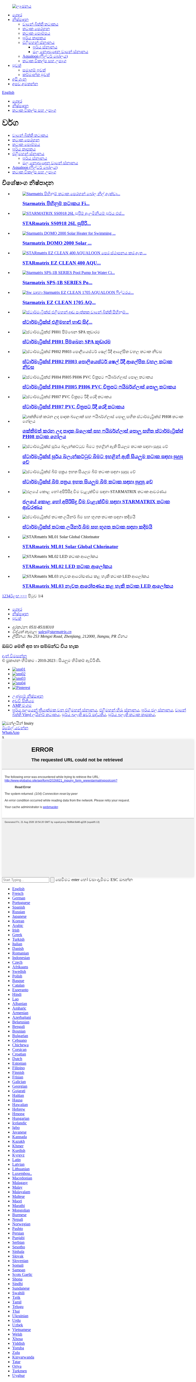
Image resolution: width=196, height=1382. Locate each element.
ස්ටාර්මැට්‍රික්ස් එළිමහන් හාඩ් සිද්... (57, 322)
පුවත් (16, 65)
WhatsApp (10, 732)
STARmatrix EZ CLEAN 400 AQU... (61, 263)
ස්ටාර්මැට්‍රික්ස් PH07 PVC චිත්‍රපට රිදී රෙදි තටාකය (73, 406)
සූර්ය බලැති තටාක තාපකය (131, 714)
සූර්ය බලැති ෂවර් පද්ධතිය (84, 714)
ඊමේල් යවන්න (15, 728)
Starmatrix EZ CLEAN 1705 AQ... (59, 302)
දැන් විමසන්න (14, 656)
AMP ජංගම (22, 705)
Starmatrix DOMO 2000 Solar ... (57, 243)
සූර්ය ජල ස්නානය (157, 710)
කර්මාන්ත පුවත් (36, 74)
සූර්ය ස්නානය (45, 47)
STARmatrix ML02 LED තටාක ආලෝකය (67, 566)
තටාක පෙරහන (36, 29)
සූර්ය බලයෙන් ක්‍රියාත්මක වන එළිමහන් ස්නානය (54, 710)
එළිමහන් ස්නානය (38, 42)
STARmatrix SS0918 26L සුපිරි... (56, 223)
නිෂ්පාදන (20, 19)
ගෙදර (17, 15)
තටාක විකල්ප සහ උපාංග (44, 61)
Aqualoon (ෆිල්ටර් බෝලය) (45, 56)
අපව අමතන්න (25, 84)
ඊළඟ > (16, 596)
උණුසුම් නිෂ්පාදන (27, 696)
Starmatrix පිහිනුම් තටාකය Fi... (56, 203)
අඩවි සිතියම (23, 701)
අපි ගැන (19, 79)
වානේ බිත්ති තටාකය (40, 24)
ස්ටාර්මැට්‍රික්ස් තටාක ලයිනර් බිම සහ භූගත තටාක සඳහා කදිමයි (87, 527)
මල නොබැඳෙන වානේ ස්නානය (60, 51)
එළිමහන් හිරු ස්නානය (119, 710)
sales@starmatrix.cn (54, 632)
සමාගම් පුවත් (34, 70)
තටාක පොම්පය (36, 33)
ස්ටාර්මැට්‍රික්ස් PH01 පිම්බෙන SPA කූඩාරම (66, 341)
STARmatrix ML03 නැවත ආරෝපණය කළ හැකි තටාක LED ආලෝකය (97, 586)
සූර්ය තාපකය (34, 38)
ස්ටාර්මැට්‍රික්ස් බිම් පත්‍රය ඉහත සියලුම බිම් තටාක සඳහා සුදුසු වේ (87, 481)
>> (24, 596)
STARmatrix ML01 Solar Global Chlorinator (70, 546)
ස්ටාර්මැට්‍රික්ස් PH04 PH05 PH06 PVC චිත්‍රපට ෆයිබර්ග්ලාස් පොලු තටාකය (99, 387)
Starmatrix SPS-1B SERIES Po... (57, 282)
